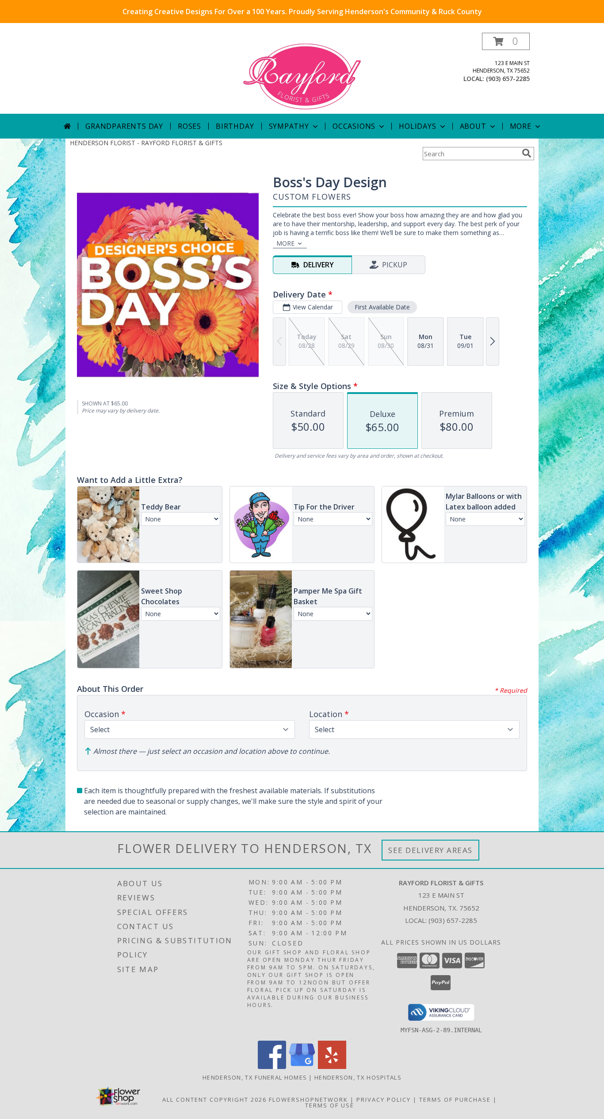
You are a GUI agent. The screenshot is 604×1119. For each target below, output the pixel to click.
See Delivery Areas (430, 850)
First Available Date (382, 307)
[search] (527, 153)
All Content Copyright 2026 (214, 1100)
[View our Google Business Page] (302, 1066)
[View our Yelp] (332, 1066)
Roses (189, 126)
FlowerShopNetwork (308, 1100)
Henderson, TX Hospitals (357, 1077)
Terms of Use (329, 1105)
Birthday (235, 126)
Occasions (354, 126)
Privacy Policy (383, 1100)
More (520, 126)
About (473, 126)
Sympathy (289, 126)
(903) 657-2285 (508, 78)
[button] (506, 41)
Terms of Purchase (455, 1100)
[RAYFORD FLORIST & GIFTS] (302, 73)
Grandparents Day (124, 126)
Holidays (417, 126)
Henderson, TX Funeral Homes (255, 1077)
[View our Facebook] (272, 1066)
